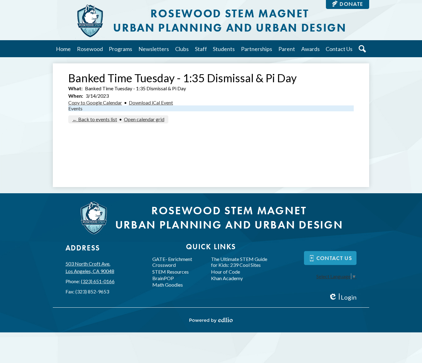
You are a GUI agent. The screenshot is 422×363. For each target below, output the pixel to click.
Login (342, 297)
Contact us (334, 258)
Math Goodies (167, 285)
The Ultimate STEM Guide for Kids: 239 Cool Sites (239, 262)
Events (75, 108)
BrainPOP (163, 278)
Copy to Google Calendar (95, 102)
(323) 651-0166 (98, 281)
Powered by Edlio (211, 320)
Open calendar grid (144, 119)
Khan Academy (227, 278)
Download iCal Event (151, 102)
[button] (90, 48)
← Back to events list (94, 119)
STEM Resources (170, 272)
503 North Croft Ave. (89, 267)
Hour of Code (225, 272)
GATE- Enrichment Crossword (172, 262)
